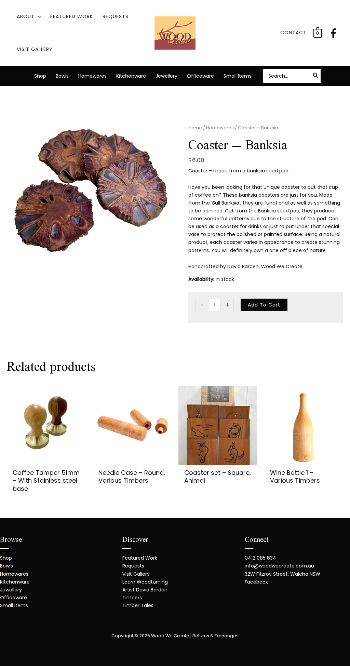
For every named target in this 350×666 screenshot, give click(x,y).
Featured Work (71, 16)
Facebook (256, 581)
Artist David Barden (144, 589)
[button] (38, 16)
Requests (116, 16)
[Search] (315, 76)
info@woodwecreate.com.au (279, 565)
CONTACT (293, 32)
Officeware (200, 76)
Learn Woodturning (145, 581)
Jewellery (166, 76)
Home (195, 128)
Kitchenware (131, 76)
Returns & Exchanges (215, 636)
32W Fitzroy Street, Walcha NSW (282, 574)
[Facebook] (333, 33)
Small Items (238, 76)
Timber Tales (137, 605)
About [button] (26, 16)
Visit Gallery (35, 49)
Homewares (92, 76)
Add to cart (264, 304)
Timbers (132, 597)
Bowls (62, 76)
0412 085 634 (260, 557)
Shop (40, 76)
